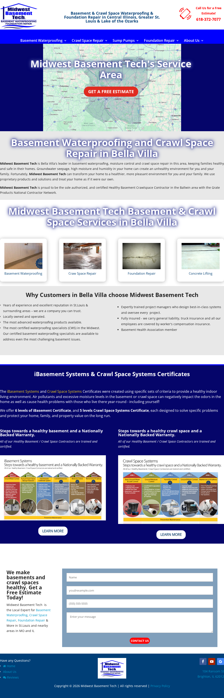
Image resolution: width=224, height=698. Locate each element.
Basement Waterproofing (41, 41)
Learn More (53, 531)
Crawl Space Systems (64, 391)
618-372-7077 (208, 19)
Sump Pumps (124, 41)
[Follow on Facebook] (203, 661)
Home (11, 666)
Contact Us (140, 641)
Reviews (13, 677)
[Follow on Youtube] (211, 661)
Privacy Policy (160, 686)
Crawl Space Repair (87, 41)
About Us (192, 41)
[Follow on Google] (220, 661)
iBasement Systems (23, 391)
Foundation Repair (159, 41)
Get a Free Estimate (111, 91)
